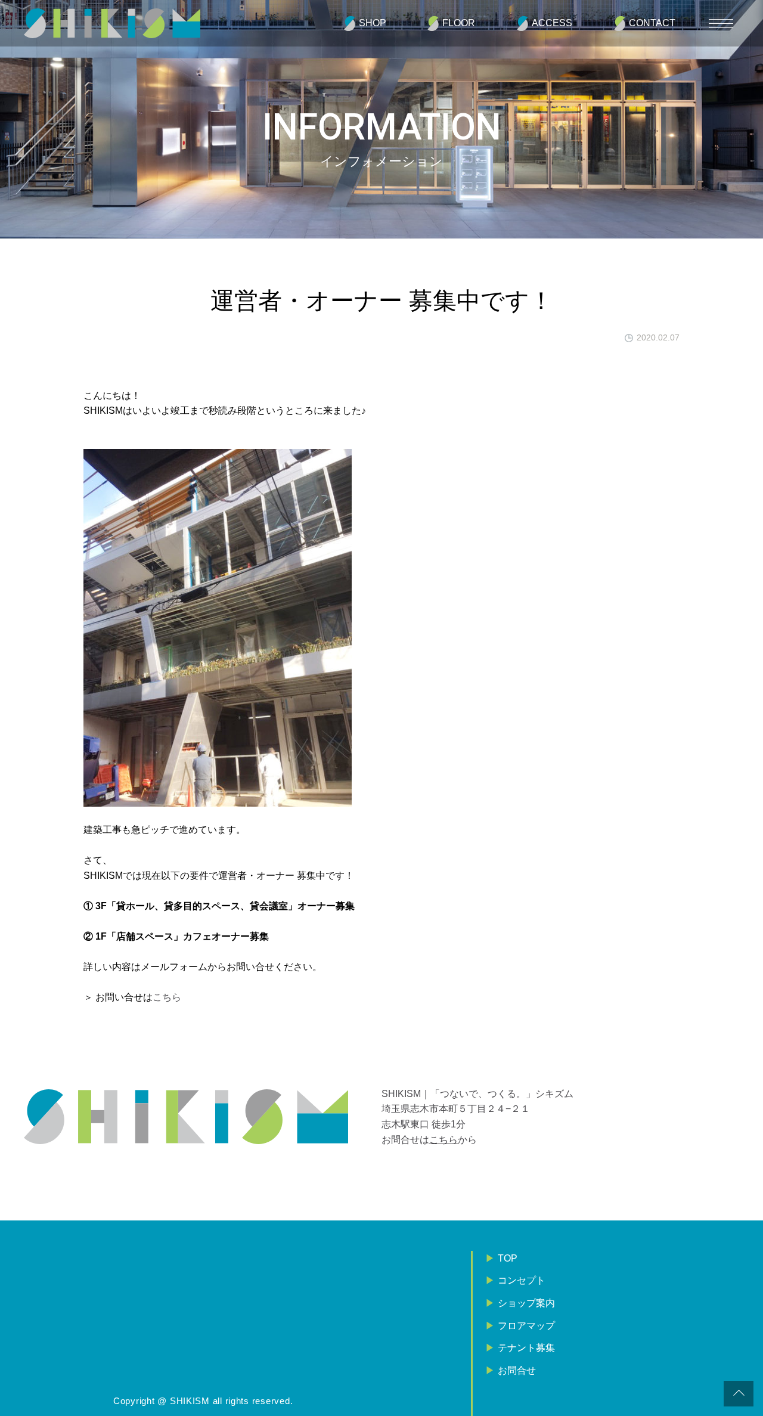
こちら (167, 997)
